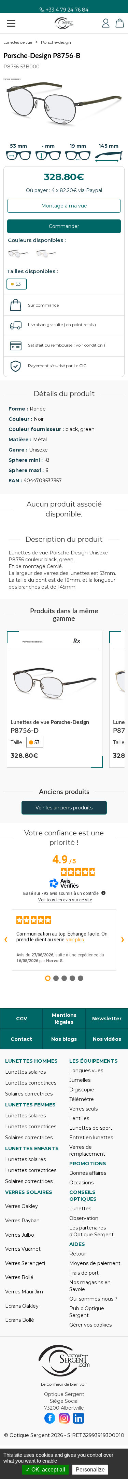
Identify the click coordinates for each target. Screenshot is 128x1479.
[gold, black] (49, 254)
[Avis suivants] (122, 940)
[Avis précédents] (5, 940)
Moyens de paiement (94, 1263)
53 (18, 284)
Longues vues (86, 1070)
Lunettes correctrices (30, 1083)
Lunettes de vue (17, 42)
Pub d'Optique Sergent (86, 1311)
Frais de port (84, 1273)
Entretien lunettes (91, 1137)
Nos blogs (64, 1039)
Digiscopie (81, 1090)
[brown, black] (21, 254)
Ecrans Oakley (22, 1306)
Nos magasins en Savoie (90, 1285)
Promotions (87, 1163)
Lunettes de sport (90, 1128)
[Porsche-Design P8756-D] (54, 699)
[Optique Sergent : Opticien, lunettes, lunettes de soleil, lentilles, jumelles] (64, 23)
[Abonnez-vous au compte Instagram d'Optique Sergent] (64, 1418)
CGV (21, 1019)
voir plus (75, 939)
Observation (83, 1218)
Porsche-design (56, 42)
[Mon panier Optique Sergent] (119, 23)
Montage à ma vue (64, 206)
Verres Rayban (22, 1221)
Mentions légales (64, 1018)
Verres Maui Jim (24, 1292)
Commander (64, 226)
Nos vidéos (107, 1039)
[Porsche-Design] (33, 642)
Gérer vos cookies (90, 1325)
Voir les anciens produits (64, 808)
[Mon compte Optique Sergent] (106, 23)
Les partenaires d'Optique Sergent (91, 1231)
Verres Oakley (21, 1206)
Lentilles (79, 1118)
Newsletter (107, 1019)
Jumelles (79, 1080)
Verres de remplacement (87, 1150)
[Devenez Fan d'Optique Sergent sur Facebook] (49, 1418)
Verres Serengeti (25, 1263)
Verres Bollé (19, 1277)
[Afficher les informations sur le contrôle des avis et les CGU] (103, 893)
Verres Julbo (19, 1235)
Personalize (90, 1470)
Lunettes (80, 1209)
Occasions (81, 1183)
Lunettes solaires (25, 1072)
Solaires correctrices (29, 1094)
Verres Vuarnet (23, 1249)
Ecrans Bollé (19, 1320)
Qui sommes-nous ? (93, 1299)
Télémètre (81, 1099)
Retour (77, 1254)
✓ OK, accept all (45, 1470)
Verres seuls (83, 1109)
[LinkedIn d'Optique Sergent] (78, 1418)
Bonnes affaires (87, 1173)
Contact (21, 1039)
